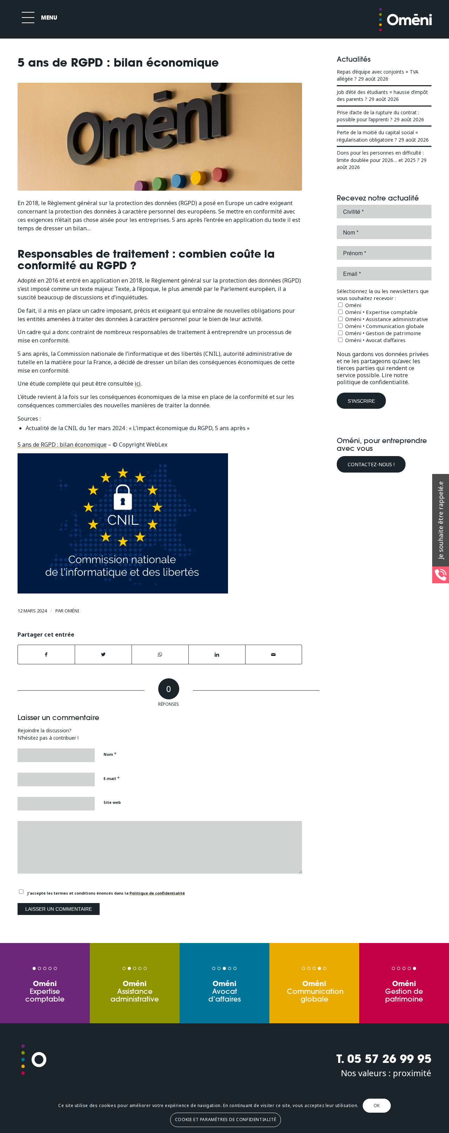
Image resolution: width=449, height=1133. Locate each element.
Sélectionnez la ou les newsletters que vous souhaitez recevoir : (383, 294)
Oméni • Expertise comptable (380, 312)
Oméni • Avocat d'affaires (375, 340)
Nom (109, 754)
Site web (112, 802)
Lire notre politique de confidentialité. (373, 378)
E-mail (111, 778)
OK (377, 1105)
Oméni (72, 611)
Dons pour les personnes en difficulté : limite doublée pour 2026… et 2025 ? (380, 156)
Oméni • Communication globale (384, 326)
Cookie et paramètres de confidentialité (225, 1119)
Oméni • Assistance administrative (386, 319)
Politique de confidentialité (157, 893)
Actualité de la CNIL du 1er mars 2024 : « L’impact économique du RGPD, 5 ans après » (138, 428)
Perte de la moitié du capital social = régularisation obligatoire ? (377, 136)
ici (138, 383)
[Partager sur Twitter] (103, 654)
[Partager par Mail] (274, 654)
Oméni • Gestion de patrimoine (382, 333)
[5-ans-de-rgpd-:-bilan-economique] (160, 137)
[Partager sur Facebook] (46, 654)
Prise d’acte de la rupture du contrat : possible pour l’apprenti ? (378, 116)
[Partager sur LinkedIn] (217, 654)
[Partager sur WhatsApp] (160, 654)
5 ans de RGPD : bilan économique (62, 444)
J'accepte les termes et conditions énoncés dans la (106, 893)
